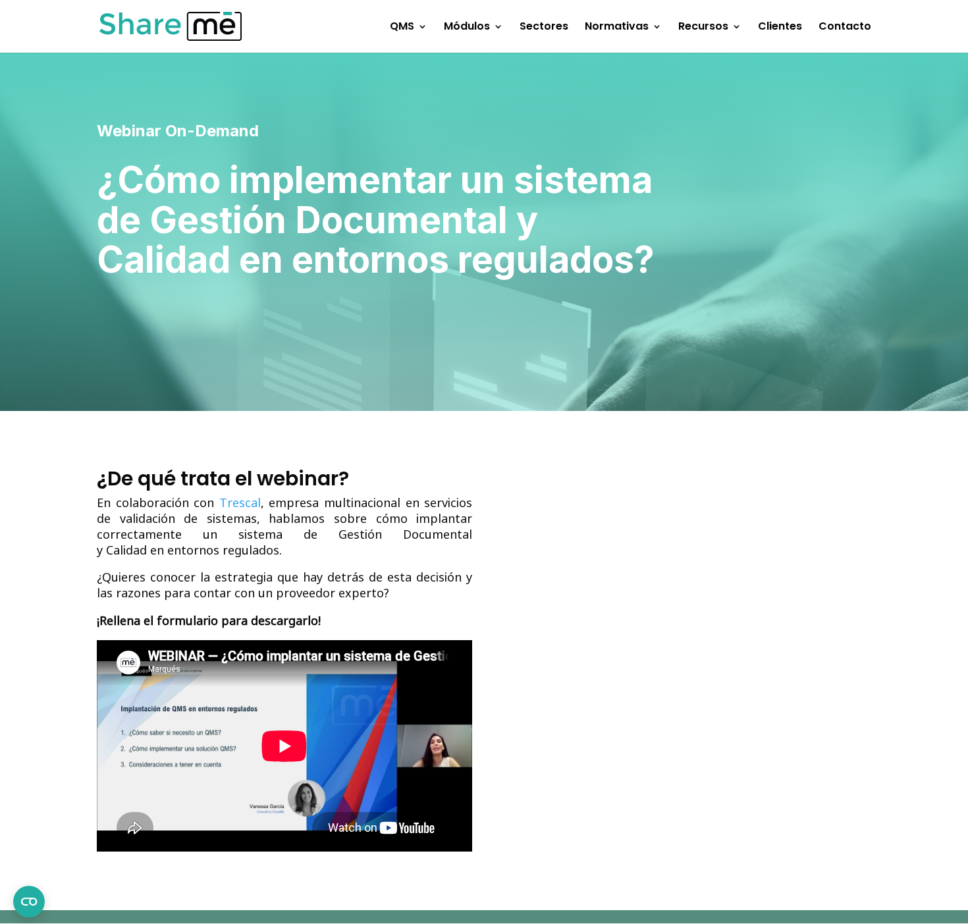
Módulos (467, 28)
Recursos (703, 28)
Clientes (780, 28)
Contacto (845, 28)
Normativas (617, 28)
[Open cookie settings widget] (29, 901)
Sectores (544, 28)
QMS (402, 28)
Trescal (240, 502)
